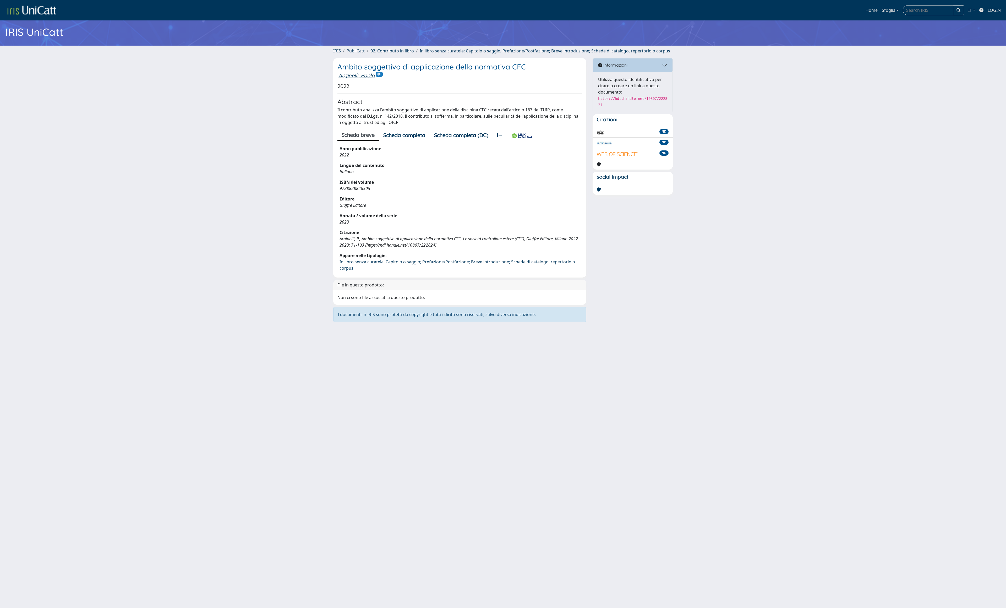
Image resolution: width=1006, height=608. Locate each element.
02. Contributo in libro (392, 51)
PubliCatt (356, 51)
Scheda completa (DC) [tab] (461, 135)
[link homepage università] (31, 10)
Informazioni (614, 65)
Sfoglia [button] (888, 10)
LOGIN (994, 10)
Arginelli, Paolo (356, 75)
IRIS (337, 51)
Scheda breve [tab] (358, 135)
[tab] (500, 135)
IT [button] (970, 10)
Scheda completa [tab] (404, 135)
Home (872, 10)
